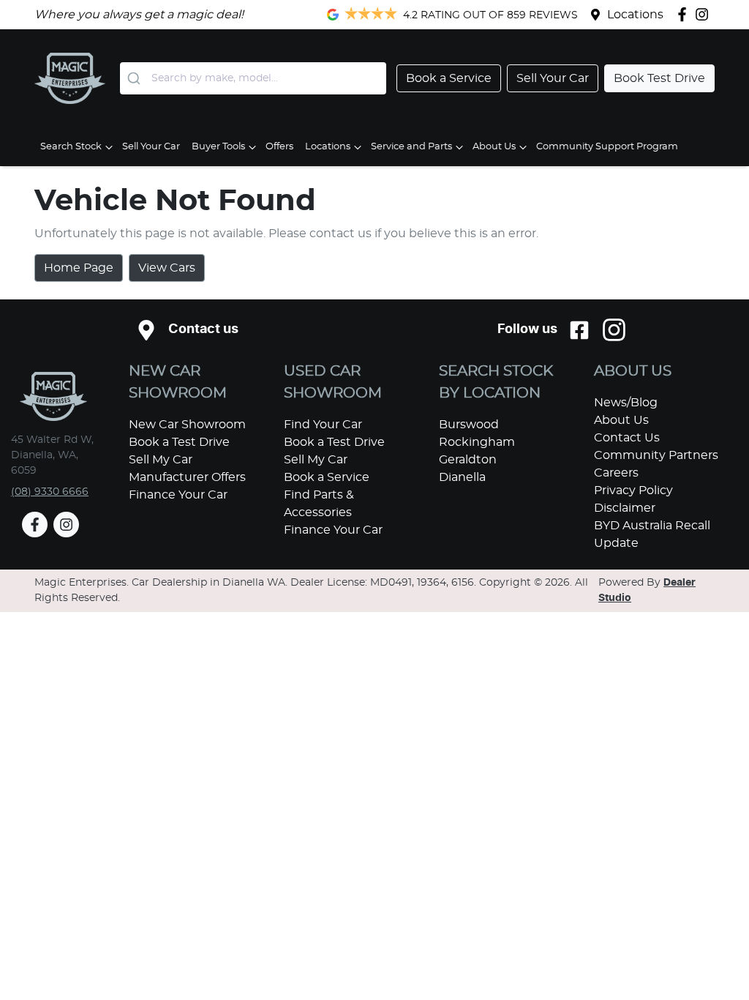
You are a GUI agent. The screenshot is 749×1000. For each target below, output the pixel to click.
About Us (494, 147)
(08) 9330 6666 (50, 492)
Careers (616, 473)
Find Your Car (323, 424)
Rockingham (477, 442)
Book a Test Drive (179, 442)
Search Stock (71, 147)
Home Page (78, 268)
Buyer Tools (218, 147)
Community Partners (656, 455)
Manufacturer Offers (187, 477)
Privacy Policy (633, 490)
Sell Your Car (151, 147)
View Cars (166, 268)
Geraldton (468, 460)
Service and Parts (411, 147)
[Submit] (135, 78)
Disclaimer (624, 508)
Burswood (469, 424)
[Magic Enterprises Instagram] (705, 14)
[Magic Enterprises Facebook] (685, 14)
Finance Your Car (178, 495)
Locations (635, 14)
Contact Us (627, 438)
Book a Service (326, 477)
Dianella (462, 477)
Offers (279, 147)
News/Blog (626, 402)
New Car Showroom (187, 424)
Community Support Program (607, 147)
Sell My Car (160, 460)
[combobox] (253, 78)
